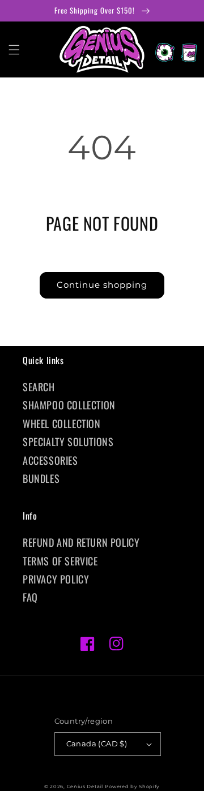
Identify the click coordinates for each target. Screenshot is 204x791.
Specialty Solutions (68, 441)
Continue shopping (102, 284)
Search (39, 386)
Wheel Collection (62, 423)
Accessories (50, 460)
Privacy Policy (56, 579)
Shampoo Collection (69, 404)
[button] (14, 49)
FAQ (30, 597)
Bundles (41, 478)
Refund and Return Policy (81, 542)
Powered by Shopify (132, 786)
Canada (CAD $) (97, 743)
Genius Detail (85, 786)
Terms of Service (60, 561)
